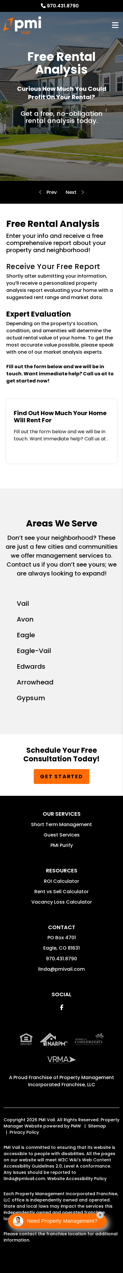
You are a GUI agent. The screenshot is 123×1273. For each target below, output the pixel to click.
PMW (76, 1126)
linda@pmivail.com (61, 969)
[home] (22, 25)
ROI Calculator (61, 881)
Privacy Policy (24, 1132)
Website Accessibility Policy (77, 1179)
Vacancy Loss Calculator (61, 902)
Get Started (61, 776)
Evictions (51, 192)
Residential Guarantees (71, 192)
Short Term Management (61, 824)
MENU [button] (115, 25)
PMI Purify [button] (61, 845)
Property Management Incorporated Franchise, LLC (71, 1081)
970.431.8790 (63, 5)
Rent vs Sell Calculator (61, 891)
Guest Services (62, 834)
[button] (61, 1007)
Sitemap (97, 1126)
